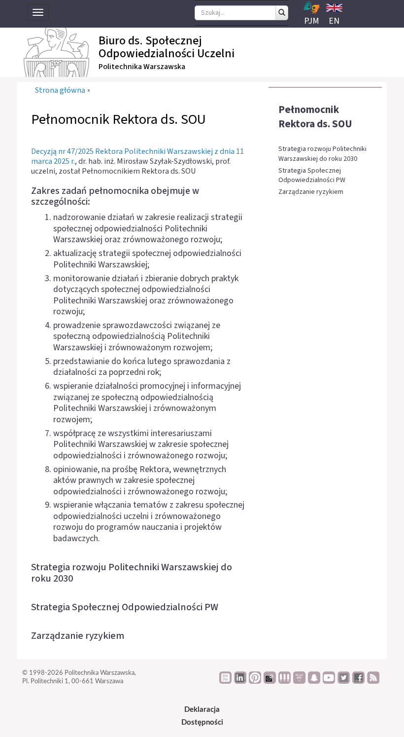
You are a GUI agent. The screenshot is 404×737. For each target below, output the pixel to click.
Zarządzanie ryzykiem (310, 192)
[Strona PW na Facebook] (358, 681)
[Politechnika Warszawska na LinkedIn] (240, 681)
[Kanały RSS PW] (373, 681)
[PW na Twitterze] (343, 681)
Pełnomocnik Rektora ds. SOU (315, 116)
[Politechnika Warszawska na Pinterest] (255, 681)
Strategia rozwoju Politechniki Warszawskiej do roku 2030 (322, 154)
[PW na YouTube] (329, 681)
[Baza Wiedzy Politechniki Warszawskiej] (225, 681)
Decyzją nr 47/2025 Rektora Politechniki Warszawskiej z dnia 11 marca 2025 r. (137, 156)
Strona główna (60, 90)
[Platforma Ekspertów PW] (270, 681)
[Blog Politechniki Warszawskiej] (299, 681)
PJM (311, 21)
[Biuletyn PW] (284, 681)
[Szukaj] (281, 12)
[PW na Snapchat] (314, 681)
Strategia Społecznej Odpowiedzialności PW (311, 175)
